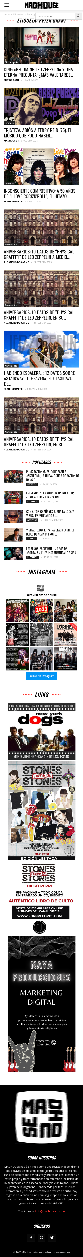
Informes (9, 123)
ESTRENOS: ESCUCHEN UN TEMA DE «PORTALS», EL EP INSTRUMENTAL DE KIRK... (52, 550)
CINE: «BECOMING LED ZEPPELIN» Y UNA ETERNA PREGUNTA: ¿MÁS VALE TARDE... (38, 72)
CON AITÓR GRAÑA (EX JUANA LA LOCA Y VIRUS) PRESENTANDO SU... (50, 513)
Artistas (32, 520)
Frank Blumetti (13, 201)
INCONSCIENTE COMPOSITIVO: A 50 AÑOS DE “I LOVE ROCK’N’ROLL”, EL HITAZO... (39, 193)
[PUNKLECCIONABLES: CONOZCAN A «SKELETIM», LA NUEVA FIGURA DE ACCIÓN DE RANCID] (13, 476)
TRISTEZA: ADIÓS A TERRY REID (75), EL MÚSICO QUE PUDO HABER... (38, 132)
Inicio (7, 14)
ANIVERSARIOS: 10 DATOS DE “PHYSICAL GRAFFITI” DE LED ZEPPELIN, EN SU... (39, 315)
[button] (17, 610)
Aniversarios (11, 244)
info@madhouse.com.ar (50, 1211)
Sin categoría (11, 62)
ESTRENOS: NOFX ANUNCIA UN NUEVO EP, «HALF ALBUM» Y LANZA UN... (50, 495)
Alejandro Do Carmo (16, 262)
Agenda (31, 538)
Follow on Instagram (41, 676)
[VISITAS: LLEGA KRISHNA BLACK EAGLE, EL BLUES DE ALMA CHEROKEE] (13, 535)
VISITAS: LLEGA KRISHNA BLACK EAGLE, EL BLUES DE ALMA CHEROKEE (50, 532)
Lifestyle (31, 484)
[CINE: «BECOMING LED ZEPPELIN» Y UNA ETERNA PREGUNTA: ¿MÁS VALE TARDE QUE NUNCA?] (41, 45)
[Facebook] (31, 1238)
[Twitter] (52, 1238)
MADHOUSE (10, 140)
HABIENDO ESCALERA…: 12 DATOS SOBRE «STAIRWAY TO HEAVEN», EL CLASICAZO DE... (39, 378)
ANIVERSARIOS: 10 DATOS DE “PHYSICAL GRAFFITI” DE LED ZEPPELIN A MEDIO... (39, 254)
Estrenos (32, 501)
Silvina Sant (11, 79)
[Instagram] (41, 1238)
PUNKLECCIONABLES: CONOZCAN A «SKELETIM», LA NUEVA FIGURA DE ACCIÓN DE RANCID (52, 475)
